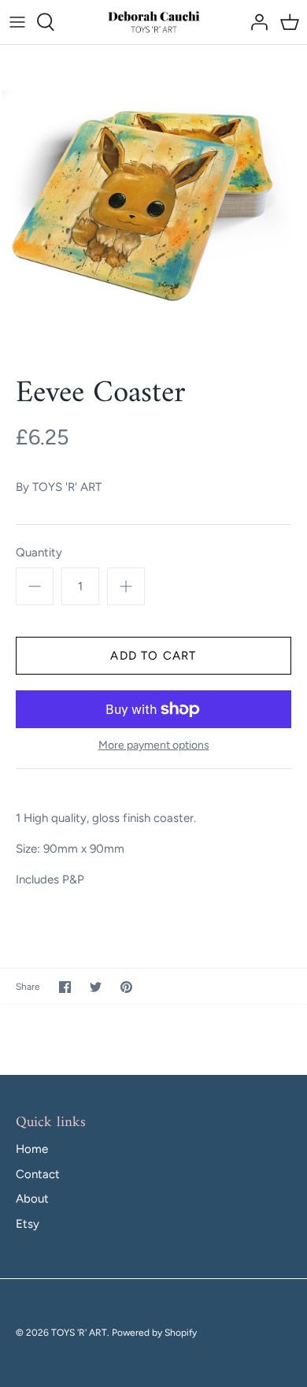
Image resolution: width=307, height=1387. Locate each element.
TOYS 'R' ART (67, 487)
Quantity (39, 552)
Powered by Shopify (154, 1332)
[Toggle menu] (17, 22)
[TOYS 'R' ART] (154, 22)
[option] (153, 198)
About (32, 1199)
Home (32, 1149)
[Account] (255, 22)
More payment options (153, 745)
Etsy (27, 1224)
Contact (38, 1174)
